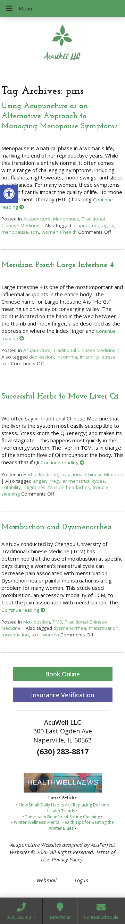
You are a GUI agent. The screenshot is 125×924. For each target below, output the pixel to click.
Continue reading (60, 462)
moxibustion (15, 635)
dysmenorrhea (69, 628)
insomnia (67, 357)
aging (108, 225)
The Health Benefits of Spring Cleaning (62, 817)
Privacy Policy (67, 859)
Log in (82, 880)
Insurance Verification (62, 695)
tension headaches (69, 487)
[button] (9, 194)
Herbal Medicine (40, 474)
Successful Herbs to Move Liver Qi (59, 397)
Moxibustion (36, 622)
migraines (34, 487)
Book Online (62, 674)
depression (41, 357)
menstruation (103, 628)
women (50, 635)
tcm (35, 232)
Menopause (66, 219)
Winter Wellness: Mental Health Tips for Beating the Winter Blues (64, 825)
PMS (57, 622)
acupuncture (86, 225)
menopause (14, 232)
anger (39, 481)
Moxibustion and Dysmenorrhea (56, 527)
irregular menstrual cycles (77, 481)
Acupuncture (36, 219)
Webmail (46, 880)
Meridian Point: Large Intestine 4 (57, 265)
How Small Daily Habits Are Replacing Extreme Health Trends (64, 808)
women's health (59, 232)
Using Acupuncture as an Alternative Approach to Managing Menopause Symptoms (59, 116)
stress (108, 357)
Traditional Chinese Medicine (84, 350)
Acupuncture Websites (35, 844)
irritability (89, 357)
